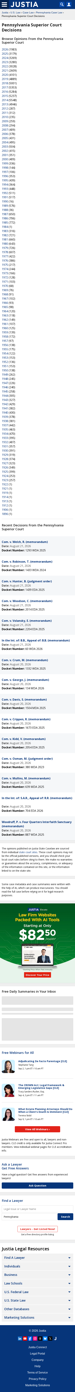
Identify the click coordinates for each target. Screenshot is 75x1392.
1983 (5, 231)
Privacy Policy (37, 1378)
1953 (5, 358)
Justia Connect (37, 1347)
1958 (5, 336)
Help (37, 1366)
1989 (5, 206)
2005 (5, 138)
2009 (5, 121)
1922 (5, 484)
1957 (5, 341)
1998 (5, 168)
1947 (5, 383)
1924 (5, 476)
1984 (5, 227)
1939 (5, 417)
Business (10, 1275)
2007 (5, 130)
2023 (5, 62)
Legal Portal (37, 1353)
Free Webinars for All (18, 1053)
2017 (5, 87)
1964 (5, 311)
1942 (5, 404)
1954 (5, 353)
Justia (5, 12)
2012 (5, 108)
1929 (5, 455)
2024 (5, 58)
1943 (5, 400)
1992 (5, 193)
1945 (5, 391)
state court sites (28, 852)
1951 (5, 366)
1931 (5, 446)
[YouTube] (25, 1338)
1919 (5, 493)
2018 (5, 83)
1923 (5, 480)
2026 (5, 49)
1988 (5, 210)
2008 (5, 125)
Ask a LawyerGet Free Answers (15, 1166)
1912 (5, 505)
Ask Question (37, 1185)
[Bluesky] (45, 1338)
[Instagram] (35, 1338)
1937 (5, 425)
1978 (5, 252)
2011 (5, 113)
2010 (5, 117)
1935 (5, 429)
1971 (5, 282)
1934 (5, 434)
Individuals (12, 1266)
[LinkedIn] (20, 1338)
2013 (5, 104)
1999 (5, 163)
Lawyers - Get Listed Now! (37, 1229)
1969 (5, 290)
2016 (5, 92)
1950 (5, 370)
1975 (5, 265)
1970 (5, 286)
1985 (5, 222)
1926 (5, 467)
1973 (5, 273)
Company (38, 1359)
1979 (5, 248)
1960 (5, 328)
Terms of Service (37, 1372)
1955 (5, 349)
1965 (5, 307)
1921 (5, 489)
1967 (5, 298)
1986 (5, 218)
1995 (5, 180)
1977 (5, 256)
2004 (5, 142)
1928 (5, 459)
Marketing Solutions (19, 1317)
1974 (5, 269)
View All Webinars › (37, 1129)
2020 (5, 75)
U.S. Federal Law (16, 1292)
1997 (5, 172)
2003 (5, 146)
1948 (5, 379)
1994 (5, 184)
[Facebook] (30, 1338)
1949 (5, 375)
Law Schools (13, 1283)
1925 (5, 472)
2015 (5, 96)
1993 (5, 189)
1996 (5, 176)
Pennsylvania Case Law (49, 12)
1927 (5, 463)
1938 (5, 421)
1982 (5, 235)
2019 (5, 79)
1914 (5, 497)
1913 (5, 501)
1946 (5, 387)
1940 (5, 413)
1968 (5, 294)
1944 (5, 396)
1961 (5, 324)
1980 (5, 244)
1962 (5, 320)
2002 (5, 151)
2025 (5, 54)
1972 (5, 277)
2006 (5, 134)
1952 (5, 362)
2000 (5, 159)
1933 (5, 438)
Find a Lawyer (12, 1200)
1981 (5, 239)
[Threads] (40, 1338)
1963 (5, 315)
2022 (5, 66)
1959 (5, 332)
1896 (5, 514)
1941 (5, 408)
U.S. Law (15, 12)
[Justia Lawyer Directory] (55, 1338)
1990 (5, 201)
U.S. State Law (14, 1300)
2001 (5, 155)
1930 (5, 451)
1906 (5, 510)
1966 (5, 303)
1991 (5, 197)
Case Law (28, 12)
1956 (5, 345)
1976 (5, 260)
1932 (5, 442)
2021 (5, 70)
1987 (5, 214)
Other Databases (16, 1309)
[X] (50, 1338)
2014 (5, 100)
